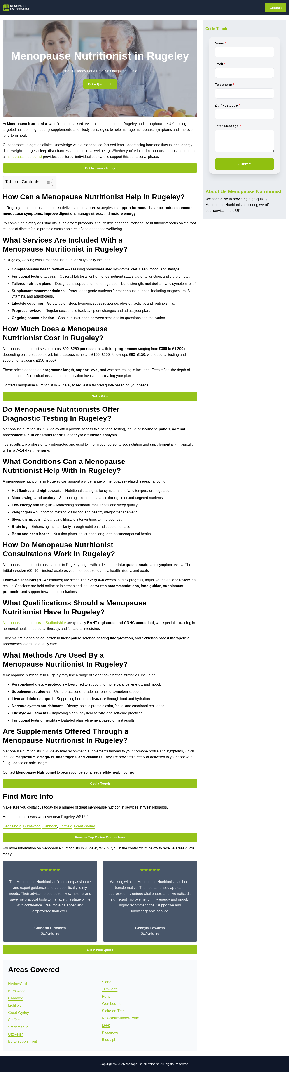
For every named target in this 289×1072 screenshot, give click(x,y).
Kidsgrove (110, 1032)
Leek (106, 1025)
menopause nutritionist (24, 157)
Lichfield (65, 826)
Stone (106, 982)
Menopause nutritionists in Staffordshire (34, 623)
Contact (276, 7)
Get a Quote (97, 84)
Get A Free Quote (100, 950)
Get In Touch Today (100, 168)
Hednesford (12, 826)
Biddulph (109, 1040)
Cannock (49, 826)
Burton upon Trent (22, 1041)
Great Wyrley (84, 826)
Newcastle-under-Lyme (120, 1018)
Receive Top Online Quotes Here (100, 837)
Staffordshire (18, 1027)
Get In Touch (100, 783)
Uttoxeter (15, 1034)
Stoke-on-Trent (114, 1011)
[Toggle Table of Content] (47, 182)
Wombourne (111, 1004)
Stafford (14, 1020)
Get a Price (100, 396)
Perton (107, 996)
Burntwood (32, 826)
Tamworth (109, 989)
